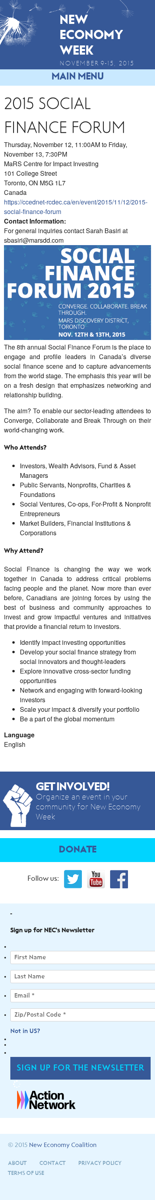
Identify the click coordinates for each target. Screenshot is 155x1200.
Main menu (78, 76)
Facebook (119, 879)
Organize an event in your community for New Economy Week (88, 807)
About (17, 1163)
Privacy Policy (100, 1163)
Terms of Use (26, 1173)
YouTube (96, 879)
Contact (52, 1163)
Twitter (73, 879)
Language (19, 734)
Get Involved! (73, 787)
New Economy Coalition (63, 1145)
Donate (78, 850)
